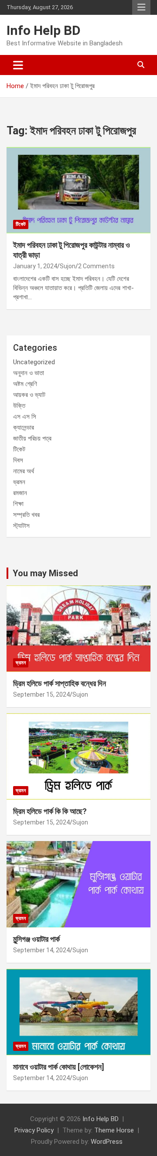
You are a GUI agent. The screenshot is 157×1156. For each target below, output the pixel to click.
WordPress (107, 1142)
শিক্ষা (18, 504)
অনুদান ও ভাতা (28, 373)
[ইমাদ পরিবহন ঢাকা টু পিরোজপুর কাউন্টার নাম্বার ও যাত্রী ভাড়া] (78, 190)
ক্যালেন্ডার (23, 427)
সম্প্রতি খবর (26, 515)
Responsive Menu (141, 7)
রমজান (20, 493)
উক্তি (19, 406)
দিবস (18, 460)
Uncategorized (34, 362)
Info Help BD (44, 30)
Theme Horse (114, 1130)
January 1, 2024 (35, 266)
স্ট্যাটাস (21, 526)
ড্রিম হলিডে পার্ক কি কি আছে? (50, 811)
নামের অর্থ (23, 471)
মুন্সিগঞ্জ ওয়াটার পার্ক (36, 939)
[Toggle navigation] (18, 65)
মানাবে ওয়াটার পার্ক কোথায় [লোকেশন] (58, 1066)
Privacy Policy (34, 1130)
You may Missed (45, 573)
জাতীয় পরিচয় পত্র (32, 438)
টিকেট (21, 224)
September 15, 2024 (41, 694)
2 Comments (96, 266)
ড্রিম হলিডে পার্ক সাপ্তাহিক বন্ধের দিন (59, 683)
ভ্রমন (19, 482)
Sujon (67, 266)
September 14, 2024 (41, 950)
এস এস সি (24, 417)
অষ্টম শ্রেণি (25, 384)
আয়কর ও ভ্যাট (29, 395)
